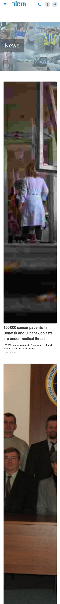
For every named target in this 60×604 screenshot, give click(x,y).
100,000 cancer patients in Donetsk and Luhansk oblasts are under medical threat (28, 333)
